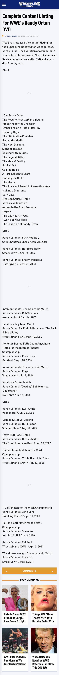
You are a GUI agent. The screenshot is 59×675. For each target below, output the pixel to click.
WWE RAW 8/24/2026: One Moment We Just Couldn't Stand (15, 660)
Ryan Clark (12, 36)
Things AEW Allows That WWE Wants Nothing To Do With (43, 617)
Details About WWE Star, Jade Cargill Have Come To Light (15, 617)
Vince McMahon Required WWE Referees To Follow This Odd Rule (43, 662)
